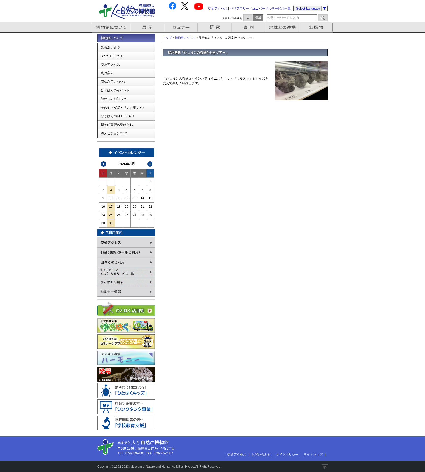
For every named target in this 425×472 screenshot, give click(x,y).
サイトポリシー (287, 454)
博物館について (111, 27)
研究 (215, 27)
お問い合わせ (261, 454)
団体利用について (113, 81)
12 (126, 198)
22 (150, 206)
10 (111, 198)
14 (142, 198)
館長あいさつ (110, 47)
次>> (150, 164)
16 (103, 206)
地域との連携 (283, 27)
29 (150, 214)
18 (119, 206)
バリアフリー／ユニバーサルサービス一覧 (260, 8)
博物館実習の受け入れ (117, 124)
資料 (249, 27)
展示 (147, 27)
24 (111, 214)
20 (134, 206)
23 (103, 214)
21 (142, 206)
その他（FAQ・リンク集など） (123, 107)
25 (119, 214)
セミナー (181, 27)
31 (111, 223)
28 (142, 214)
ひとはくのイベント (115, 90)
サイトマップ (313, 454)
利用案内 (107, 73)
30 (103, 223)
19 (126, 206)
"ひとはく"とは (111, 56)
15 (150, 198)
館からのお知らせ (113, 99)
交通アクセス (217, 8)
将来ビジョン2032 (114, 133)
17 (111, 206)
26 (126, 214)
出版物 (317, 27)
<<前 (103, 164)
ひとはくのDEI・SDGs (117, 116)
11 (119, 198)
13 (134, 198)
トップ (167, 38)
